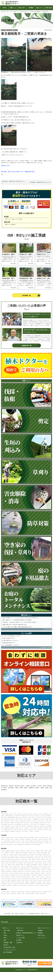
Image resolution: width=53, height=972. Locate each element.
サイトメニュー (42, 937)
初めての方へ (22, 7)
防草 (5, 940)
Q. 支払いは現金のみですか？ (9, 638)
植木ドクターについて (44, 928)
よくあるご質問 (20, 937)
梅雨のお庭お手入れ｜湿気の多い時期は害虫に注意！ (15, 624)
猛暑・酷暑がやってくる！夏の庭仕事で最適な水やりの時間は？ (17, 620)
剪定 (5, 933)
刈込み (5, 935)
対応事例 (31, 7)
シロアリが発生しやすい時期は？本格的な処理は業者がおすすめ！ (18, 626)
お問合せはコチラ (5, 165)
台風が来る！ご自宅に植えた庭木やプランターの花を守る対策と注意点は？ (20, 622)
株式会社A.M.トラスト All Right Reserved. (27, 969)
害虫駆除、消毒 (8, 942)
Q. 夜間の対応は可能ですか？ (9, 642)
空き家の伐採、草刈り (10, 947)
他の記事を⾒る (46, 629)
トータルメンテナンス (10, 949)
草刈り (15, 30)
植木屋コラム (20, 935)
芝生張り (6, 945)
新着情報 (40, 933)
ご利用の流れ (20, 930)
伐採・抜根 (9, 30)
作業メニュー (13, 7)
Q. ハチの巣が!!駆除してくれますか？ (10, 645)
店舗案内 (40, 930)
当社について (39, 7)
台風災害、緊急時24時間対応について (26, 933)
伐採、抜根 (7, 930)
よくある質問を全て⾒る (44, 647)
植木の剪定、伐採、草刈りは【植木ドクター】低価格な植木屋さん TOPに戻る (26, 913)
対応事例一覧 (26, 295)
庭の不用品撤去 (8, 952)
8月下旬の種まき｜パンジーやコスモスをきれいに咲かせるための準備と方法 (20, 617)
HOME (4, 7)
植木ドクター (8, 219)
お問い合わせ (48, 7)
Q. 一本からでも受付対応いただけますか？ (12, 635)
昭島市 (3, 30)
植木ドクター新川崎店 (10, 224)
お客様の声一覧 (26, 345)
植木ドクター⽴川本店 (17, 219)
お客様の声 (19, 942)
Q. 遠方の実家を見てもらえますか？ (10, 640)
